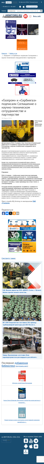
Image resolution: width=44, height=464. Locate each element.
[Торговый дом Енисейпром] (22, 225)
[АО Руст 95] (15, 236)
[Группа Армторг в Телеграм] (36, 440)
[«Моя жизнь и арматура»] (22, 393)
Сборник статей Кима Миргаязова (22, 383)
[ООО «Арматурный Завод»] (11, 29)
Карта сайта (38, 437)
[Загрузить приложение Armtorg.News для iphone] (31, 446)
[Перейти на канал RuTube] (26, 451)
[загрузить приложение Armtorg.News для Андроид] (20, 6)
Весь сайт (37, 16)
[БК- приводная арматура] (22, 44)
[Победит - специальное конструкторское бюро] (33, 29)
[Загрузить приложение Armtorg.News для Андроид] (26, 446)
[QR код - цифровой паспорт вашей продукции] (29, 247)
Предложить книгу (22, 366)
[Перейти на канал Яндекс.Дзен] (36, 446)
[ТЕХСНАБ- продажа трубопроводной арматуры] (22, 78)
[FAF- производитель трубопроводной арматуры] (22, 67)
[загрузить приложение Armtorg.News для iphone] (23, 6)
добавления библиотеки (15, 364)
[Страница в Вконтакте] (26, 440)
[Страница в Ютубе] (31, 440)
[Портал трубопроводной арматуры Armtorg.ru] (12, 16)
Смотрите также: (9, 258)
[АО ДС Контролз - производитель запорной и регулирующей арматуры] (22, 29)
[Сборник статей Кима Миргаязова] (22, 376)
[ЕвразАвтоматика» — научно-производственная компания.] (15, 247)
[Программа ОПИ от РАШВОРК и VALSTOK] (22, 90)
